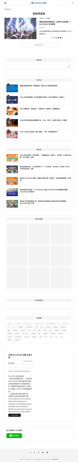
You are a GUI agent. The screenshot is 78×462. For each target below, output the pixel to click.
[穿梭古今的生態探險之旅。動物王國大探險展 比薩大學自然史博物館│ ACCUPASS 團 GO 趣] (12, 204)
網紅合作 (46, 333)
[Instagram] (34, 452)
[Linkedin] (38, 452)
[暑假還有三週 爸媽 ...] (61, 278)
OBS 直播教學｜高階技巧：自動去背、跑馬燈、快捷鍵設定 (40, 109)
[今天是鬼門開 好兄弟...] (17, 278)
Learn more (28, 409)
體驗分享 (17, 340)
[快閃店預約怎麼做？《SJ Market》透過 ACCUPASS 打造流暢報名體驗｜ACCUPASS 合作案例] (12, 192)
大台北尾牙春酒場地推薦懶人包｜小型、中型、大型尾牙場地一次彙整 (43, 120)
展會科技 (63, 327)
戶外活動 (22, 330)
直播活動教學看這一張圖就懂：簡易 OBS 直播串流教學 (38, 86)
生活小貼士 (25, 333)
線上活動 (10, 336)
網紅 (39, 333)
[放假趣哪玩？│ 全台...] (61, 234)
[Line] (47, 452)
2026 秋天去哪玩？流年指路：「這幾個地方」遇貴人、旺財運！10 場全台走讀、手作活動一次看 (45, 156)
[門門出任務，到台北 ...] (61, 256)
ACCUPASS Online (38, 323)
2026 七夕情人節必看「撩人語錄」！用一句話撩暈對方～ (39, 132)
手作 (29, 330)
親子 (56, 336)
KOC (9, 327)
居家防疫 (55, 327)
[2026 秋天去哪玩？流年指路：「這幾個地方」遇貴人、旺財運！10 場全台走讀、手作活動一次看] (12, 158)
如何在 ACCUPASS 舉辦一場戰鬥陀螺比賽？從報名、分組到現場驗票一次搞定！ (45, 179)
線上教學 (61, 333)
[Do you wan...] (39, 234)
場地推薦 (20, 327)
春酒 (45, 330)
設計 (62, 336)
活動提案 (57, 330)
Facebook (65, 323)
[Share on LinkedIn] (56, 38)
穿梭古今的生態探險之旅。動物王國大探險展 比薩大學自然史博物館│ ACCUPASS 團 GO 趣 (43, 202)
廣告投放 (15, 330)
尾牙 (42, 327)
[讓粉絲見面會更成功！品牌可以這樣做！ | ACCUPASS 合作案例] (20, 28)
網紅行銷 (53, 333)
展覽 (9, 330)
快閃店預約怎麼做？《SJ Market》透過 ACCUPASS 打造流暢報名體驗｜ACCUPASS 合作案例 (44, 191)
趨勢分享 (10, 340)
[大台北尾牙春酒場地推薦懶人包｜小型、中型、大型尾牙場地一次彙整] (12, 123)
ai (58, 323)
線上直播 (27, 336)
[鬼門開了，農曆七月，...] (17, 256)
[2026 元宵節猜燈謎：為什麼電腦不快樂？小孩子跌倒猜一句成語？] (12, 100)
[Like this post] (52, 38)
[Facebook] (30, 452)
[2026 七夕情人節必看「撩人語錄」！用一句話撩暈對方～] (12, 134)
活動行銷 (17, 333)
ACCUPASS (17, 323)
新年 (40, 330)
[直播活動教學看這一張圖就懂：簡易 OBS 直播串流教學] (12, 88)
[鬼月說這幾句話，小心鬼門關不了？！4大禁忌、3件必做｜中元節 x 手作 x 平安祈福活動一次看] (12, 169)
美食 (40, 336)
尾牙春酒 (48, 327)
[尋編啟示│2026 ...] (17, 234)
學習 (36, 327)
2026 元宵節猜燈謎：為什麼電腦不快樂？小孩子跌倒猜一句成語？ (42, 97)
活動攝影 (64, 330)
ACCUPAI (10, 323)
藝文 (46, 336)
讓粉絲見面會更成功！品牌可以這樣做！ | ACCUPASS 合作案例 (55, 22)
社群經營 (33, 333)
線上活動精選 (18, 336)
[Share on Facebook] (54, 38)
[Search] (73, 3)
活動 (50, 330)
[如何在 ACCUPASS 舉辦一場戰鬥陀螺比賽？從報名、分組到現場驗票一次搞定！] (12, 181)
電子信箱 (11, 363)
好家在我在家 (29, 327)
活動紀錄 (10, 333)
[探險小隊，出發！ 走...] (39, 278)
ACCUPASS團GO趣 (50, 323)
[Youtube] (43, 452)
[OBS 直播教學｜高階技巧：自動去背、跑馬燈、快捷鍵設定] (12, 111)
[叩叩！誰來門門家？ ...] (39, 256)
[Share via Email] (60, 38)
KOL (14, 327)
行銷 (51, 336)
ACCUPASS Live (27, 323)
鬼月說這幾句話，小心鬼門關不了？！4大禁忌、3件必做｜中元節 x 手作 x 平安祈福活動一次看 (45, 168)
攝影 (34, 330)
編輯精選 (34, 336)
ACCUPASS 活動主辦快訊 (16, 376)
